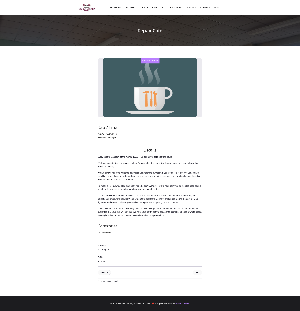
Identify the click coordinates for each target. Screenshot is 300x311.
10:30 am (155, 61)
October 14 (146, 61)
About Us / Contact (198, 7)
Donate (218, 7)
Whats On (115, 7)
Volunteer (131, 7)
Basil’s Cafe (159, 7)
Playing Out (177, 7)
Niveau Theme (182, 303)
